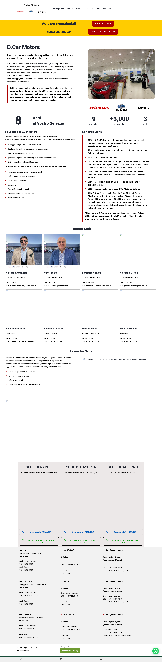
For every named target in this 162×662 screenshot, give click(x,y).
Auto (69, 9)
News (78, 9)
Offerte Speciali (57, 9)
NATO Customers (103, 9)
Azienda (87, 9)
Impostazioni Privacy (70, 651)
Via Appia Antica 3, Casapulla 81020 (33, 585)
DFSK (52, 64)
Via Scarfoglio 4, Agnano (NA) (30, 553)
